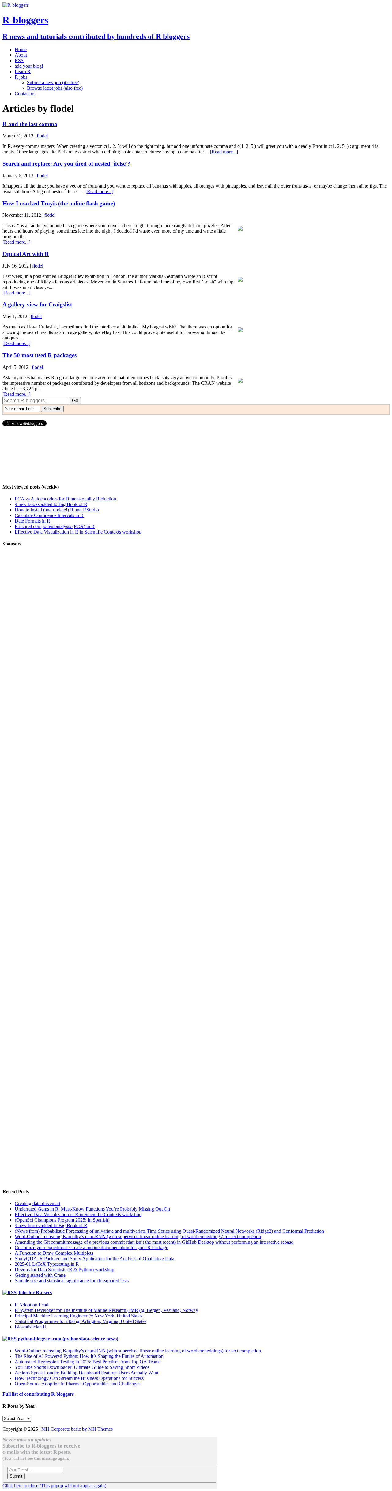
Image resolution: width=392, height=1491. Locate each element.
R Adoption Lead (31, 1304)
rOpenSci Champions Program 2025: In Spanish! (62, 1220)
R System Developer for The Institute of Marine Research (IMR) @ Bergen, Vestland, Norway (106, 1310)
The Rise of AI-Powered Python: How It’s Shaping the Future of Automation (89, 1356)
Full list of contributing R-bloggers (38, 1394)
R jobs (21, 77)
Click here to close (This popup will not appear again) (54, 1485)
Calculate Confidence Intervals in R (49, 515)
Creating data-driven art (37, 1203)
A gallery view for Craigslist (37, 304)
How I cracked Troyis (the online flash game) (58, 203)
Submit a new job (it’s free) (53, 82)
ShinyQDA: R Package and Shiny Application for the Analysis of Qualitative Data (94, 1258)
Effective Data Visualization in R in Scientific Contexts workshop (78, 531)
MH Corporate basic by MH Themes (77, 1429)
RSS (19, 60)
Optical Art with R (25, 254)
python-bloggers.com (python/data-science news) (68, 1338)
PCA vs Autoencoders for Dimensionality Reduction (65, 498)
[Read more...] (224, 151)
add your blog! (29, 66)
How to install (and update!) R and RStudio (57, 509)
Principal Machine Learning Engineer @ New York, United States (78, 1315)
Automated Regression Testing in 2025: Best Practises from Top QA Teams (87, 1361)
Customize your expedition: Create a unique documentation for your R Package (91, 1247)
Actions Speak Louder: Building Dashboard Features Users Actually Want (86, 1372)
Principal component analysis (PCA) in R (55, 526)
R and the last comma (29, 124)
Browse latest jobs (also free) (55, 88)
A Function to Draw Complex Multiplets (54, 1253)
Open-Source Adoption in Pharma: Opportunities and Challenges (77, 1383)
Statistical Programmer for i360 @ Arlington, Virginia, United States (80, 1321)
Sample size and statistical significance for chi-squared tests (72, 1280)
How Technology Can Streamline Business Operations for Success (79, 1378)
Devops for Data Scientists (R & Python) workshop (64, 1269)
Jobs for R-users (35, 1292)
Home (21, 49)
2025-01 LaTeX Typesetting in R (47, 1264)
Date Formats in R (32, 520)
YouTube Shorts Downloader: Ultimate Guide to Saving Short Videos (82, 1367)
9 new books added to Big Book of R (51, 504)
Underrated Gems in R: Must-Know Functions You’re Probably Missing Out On (92, 1209)
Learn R (23, 71)
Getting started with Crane (40, 1275)
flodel (42, 135)
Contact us (25, 93)
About (21, 55)
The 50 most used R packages (39, 355)
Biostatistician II (30, 1326)
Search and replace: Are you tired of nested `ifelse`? (66, 163)
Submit (16, 1476)
